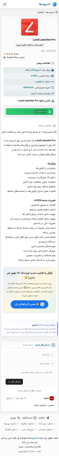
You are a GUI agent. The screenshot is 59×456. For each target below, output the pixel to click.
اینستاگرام (27, 418)
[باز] (5, 4)
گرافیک (40, 12)
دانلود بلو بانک (45, 424)
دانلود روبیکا (10, 424)
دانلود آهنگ (11, 430)
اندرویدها (44, 4)
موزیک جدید (27, 430)
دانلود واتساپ (45, 430)
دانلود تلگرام (27, 424)
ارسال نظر (15, 381)
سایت (40, 438)
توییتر (13, 418)
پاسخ (8, 398)
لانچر (43, 50)
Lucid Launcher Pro (44, 40)
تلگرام (42, 418)
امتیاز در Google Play (16, 57)
